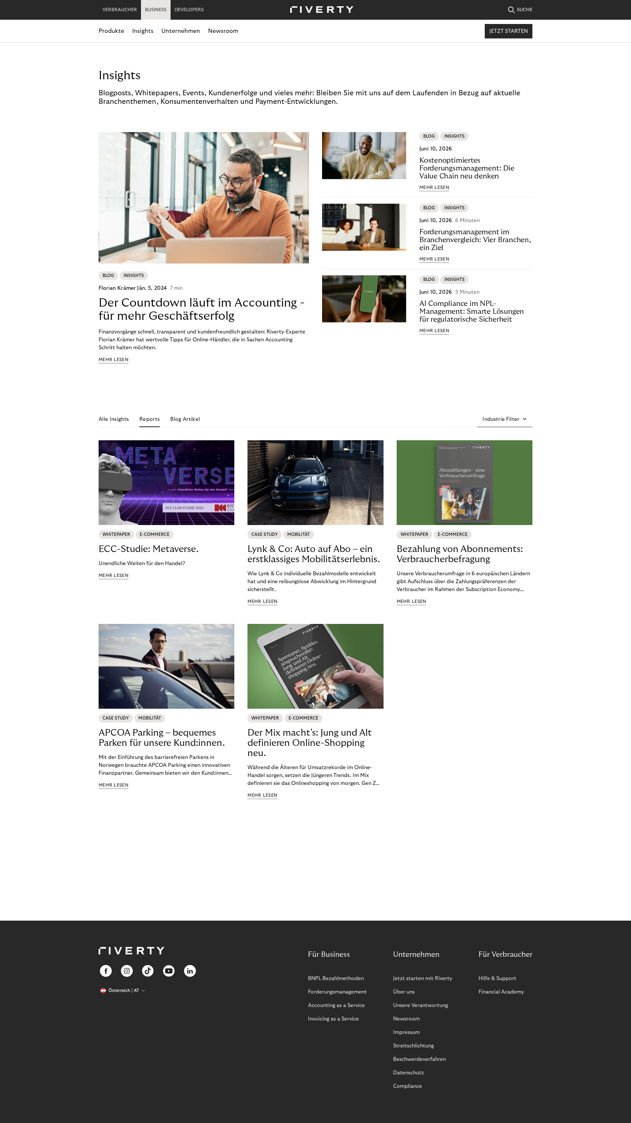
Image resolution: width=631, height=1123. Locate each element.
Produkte (111, 31)
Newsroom (223, 31)
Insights (142, 31)
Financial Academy (501, 992)
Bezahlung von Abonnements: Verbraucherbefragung (460, 554)
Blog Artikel (185, 419)
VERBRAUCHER (120, 10)
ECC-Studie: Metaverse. (149, 549)
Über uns (404, 992)
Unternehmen (180, 31)
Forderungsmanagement (337, 992)
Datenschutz (408, 1072)
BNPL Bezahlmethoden (336, 978)
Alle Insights (114, 419)
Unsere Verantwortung (420, 1005)
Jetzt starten (508, 31)
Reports (149, 419)
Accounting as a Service (336, 1005)
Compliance (407, 1086)
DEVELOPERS (189, 10)
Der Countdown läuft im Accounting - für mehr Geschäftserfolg (202, 309)
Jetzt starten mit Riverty (422, 978)
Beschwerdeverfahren (419, 1059)
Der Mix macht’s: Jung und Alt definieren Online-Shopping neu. (309, 743)
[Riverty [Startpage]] (319, 10)
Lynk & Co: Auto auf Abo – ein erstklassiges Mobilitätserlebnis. (313, 554)
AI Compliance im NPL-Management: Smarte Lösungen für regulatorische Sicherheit (471, 311)
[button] (504, 419)
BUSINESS (156, 10)
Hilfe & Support (497, 978)
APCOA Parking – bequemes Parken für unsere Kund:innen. (162, 738)
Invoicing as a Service (333, 1018)
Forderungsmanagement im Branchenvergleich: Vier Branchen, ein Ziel (475, 239)
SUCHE (524, 10)
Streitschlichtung (413, 1045)
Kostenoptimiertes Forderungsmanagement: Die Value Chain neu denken (466, 168)
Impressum (406, 1032)
